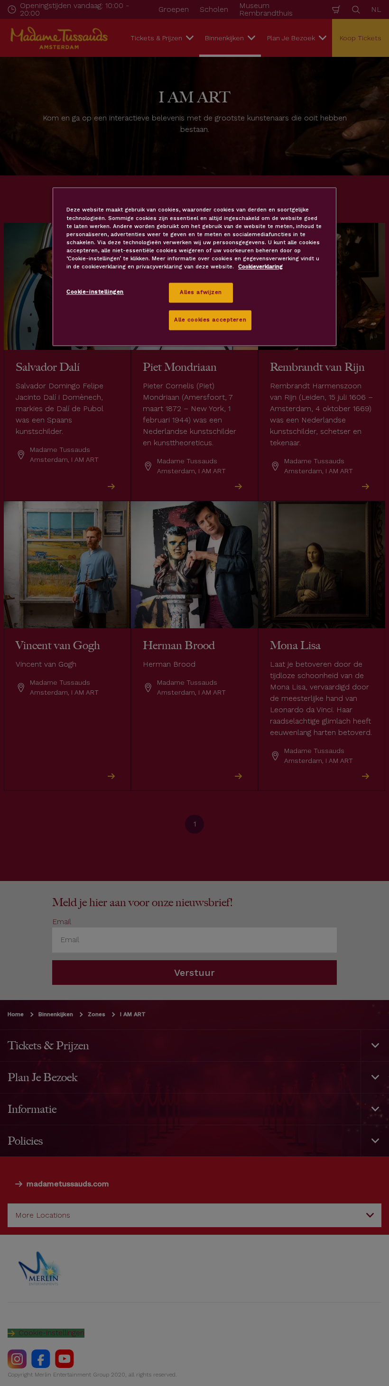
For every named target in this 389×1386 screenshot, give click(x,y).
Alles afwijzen (201, 292)
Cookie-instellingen (95, 291)
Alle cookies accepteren (210, 319)
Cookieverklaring (260, 266)
